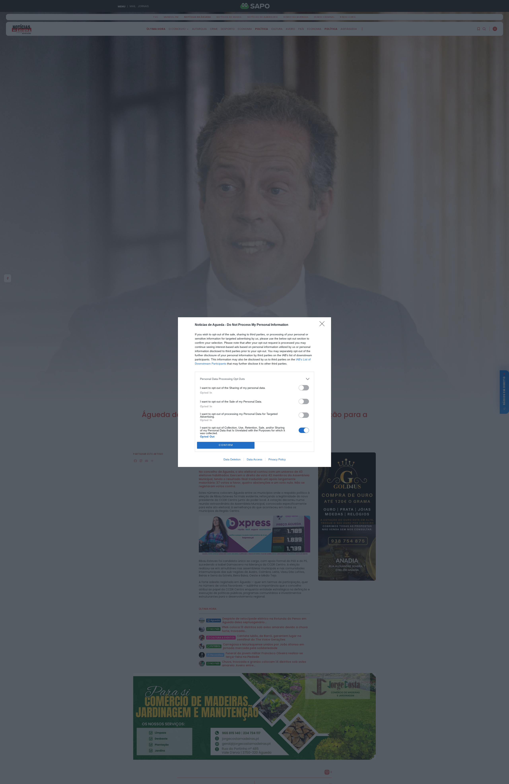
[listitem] (254, 379)
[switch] (304, 387)
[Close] (323, 325)
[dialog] (254, 392)
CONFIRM (226, 445)
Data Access (254, 459)
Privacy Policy (277, 459)
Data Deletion (232, 459)
